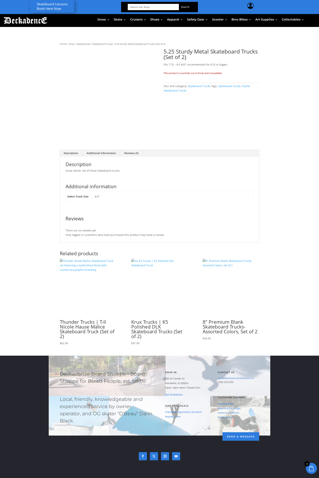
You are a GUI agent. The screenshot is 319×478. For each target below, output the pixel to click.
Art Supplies (264, 19)
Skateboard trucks (229, 86)
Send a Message (241, 436)
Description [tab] (71, 153)
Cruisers (136, 19)
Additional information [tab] (101, 153)
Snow (101, 19)
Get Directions (174, 394)
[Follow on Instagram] (165, 456)
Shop (71, 44)
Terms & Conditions (228, 412)
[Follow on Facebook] (143, 456)
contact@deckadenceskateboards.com (236, 378)
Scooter (218, 19)
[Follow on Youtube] (176, 456)
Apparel (173, 19)
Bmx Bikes (239, 19)
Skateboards (83, 44)
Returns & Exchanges (229, 408)
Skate (118, 19)
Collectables (291, 19)
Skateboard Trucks (102, 44)
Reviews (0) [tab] (131, 153)
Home (63, 44)
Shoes (154, 19)
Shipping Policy (226, 403)
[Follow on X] (154, 456)
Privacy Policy (225, 417)
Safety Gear (195, 19)
